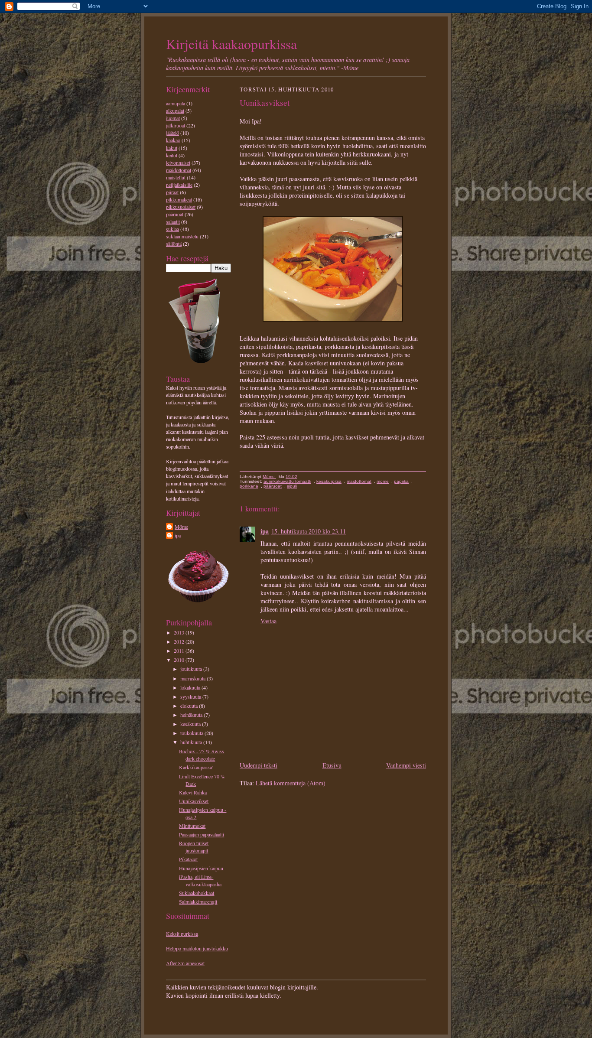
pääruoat (174, 214)
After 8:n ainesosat (185, 963)
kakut (171, 147)
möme (383, 481)
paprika (401, 481)
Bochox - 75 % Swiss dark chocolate (201, 755)
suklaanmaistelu (182, 236)
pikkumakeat (179, 199)
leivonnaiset (178, 162)
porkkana (249, 486)
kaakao (173, 140)
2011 (179, 650)
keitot (171, 155)
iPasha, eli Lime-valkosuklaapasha (200, 880)
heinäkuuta (192, 714)
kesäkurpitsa (329, 481)
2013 (179, 632)
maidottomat (178, 169)
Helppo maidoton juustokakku (197, 948)
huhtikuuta (191, 742)
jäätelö (172, 132)
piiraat (172, 192)
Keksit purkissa (182, 933)
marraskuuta (193, 678)
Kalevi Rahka (193, 792)
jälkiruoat (175, 125)
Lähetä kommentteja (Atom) (290, 783)
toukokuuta (192, 732)
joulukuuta (191, 668)
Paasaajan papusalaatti (201, 834)
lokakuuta (191, 687)
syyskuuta (191, 696)
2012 (179, 641)
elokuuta (189, 705)
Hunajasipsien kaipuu (201, 868)
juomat (173, 117)
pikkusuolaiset (180, 206)
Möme (181, 526)
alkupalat (175, 110)
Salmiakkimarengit (198, 901)
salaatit (173, 221)
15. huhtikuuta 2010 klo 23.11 (308, 531)
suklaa (172, 228)
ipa (178, 535)
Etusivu (332, 765)
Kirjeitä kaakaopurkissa (231, 43)
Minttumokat (192, 825)
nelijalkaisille (179, 184)
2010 (179, 659)
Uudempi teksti (258, 765)
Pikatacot (188, 859)
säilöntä (174, 243)
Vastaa (268, 621)
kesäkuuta (191, 723)
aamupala (175, 103)
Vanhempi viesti (406, 765)
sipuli (292, 486)
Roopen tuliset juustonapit (193, 847)
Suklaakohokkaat (196, 892)
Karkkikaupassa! (196, 767)
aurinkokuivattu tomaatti (287, 481)
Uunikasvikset (193, 800)
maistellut (175, 177)
